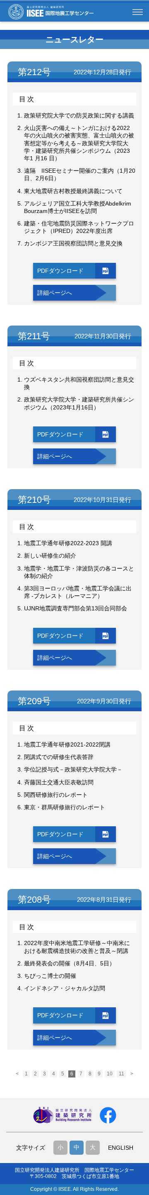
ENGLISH (120, 1147)
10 (110, 1074)
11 (121, 1074)
